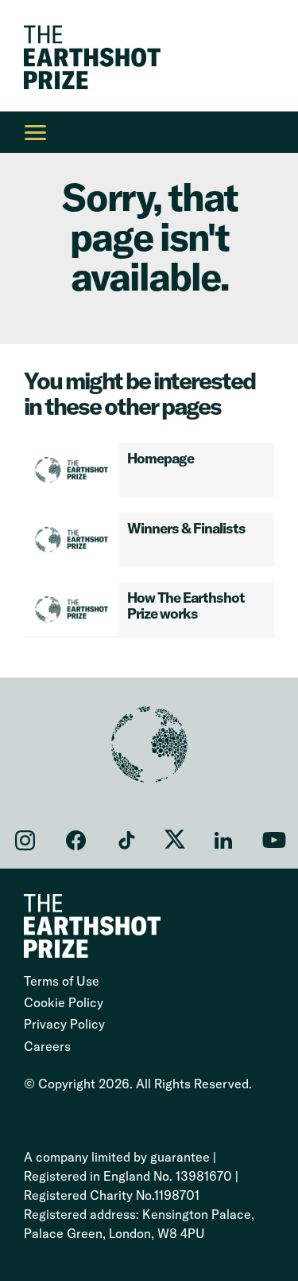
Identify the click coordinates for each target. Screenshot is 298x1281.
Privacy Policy (64, 1024)
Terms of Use (61, 981)
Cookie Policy (63, 1002)
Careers (47, 1046)
